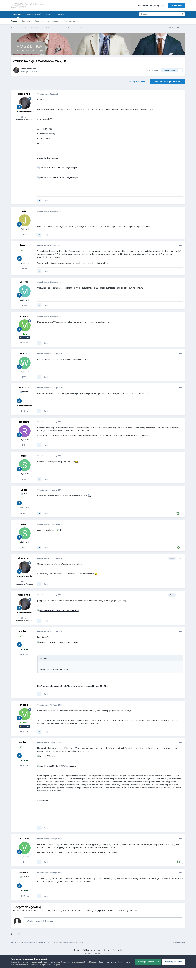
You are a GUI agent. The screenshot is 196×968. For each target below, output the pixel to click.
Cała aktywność (34, 14)
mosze (24, 316)
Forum (14, 21)
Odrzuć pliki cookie (174, 962)
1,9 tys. (25, 411)
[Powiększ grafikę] (76, 462)
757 (25, 479)
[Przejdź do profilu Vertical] (25, 848)
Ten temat (172, 14)
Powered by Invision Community (98, 953)
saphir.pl (24, 631)
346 (25, 268)
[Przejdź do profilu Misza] (25, 499)
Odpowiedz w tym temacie (167, 81)
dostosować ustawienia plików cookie (112, 962)
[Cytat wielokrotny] (39, 200)
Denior (24, 245)
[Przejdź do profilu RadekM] (25, 431)
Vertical (24, 838)
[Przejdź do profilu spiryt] (25, 465)
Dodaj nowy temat (137, 81)
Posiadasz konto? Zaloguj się (151, 5)
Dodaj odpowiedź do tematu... (41, 921)
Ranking (60, 14)
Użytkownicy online (72, 21)
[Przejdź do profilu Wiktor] (25, 363)
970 (25, 305)
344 (25, 445)
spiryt (24, 455)
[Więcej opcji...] (180, 94)
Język (76, 950)
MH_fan (24, 282)
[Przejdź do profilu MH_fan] (25, 291)
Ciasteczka (118, 950)
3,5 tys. (25, 513)
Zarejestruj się (177, 5)
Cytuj (46, 200)
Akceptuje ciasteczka (149, 962)
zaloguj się (98, 910)
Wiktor (24, 353)
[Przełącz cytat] (41, 658)
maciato (24, 387)
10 (25, 862)
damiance (31, 69)
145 (25, 377)
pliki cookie (45, 962)
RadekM (24, 421)
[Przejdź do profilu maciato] (25, 397)
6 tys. (25, 117)
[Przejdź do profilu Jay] (25, 220)
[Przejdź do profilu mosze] (25, 325)
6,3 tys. (25, 343)
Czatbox (48, 14)
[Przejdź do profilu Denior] (25, 255)
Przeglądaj (18, 14)
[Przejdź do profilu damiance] (16, 70)
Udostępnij (153, 70)
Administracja (54, 21)
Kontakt (107, 950)
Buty (38, 71)
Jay (24, 210)
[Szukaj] (182, 14)
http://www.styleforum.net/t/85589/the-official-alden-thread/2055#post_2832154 (72, 686)
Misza (24, 489)
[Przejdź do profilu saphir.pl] (25, 641)
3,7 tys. (25, 655)
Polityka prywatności (92, 950)
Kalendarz (26, 21)
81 (25, 234)
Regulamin (39, 21)
